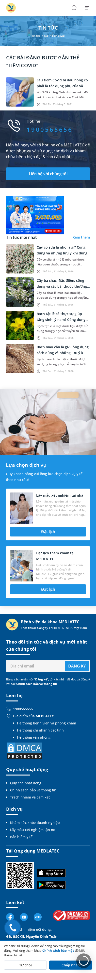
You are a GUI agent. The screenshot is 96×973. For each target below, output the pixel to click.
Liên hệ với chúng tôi (48, 173)
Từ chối (25, 965)
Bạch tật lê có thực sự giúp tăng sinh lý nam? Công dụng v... (61, 319)
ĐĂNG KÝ (77, 666)
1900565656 (23, 709)
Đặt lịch (48, 531)
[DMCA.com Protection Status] (24, 750)
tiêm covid (58, 35)
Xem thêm (81, 237)
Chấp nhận (71, 965)
